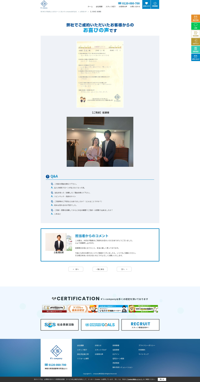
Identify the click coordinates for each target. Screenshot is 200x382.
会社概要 (99, 6)
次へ (124, 269)
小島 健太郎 (59, 252)
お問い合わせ (135, 6)
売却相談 (115, 363)
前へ (76, 269)
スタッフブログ (100, 349)
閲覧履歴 (155, 6)
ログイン (115, 354)
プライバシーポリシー (147, 345)
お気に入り (146, 6)
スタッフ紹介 (111, 6)
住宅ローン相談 (118, 358)
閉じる (162, 379)
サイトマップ (144, 354)
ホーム (90, 6)
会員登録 (115, 349)
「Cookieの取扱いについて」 (134, 379)
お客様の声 (123, 6)
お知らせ (98, 345)
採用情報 (115, 345)
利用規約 (142, 349)
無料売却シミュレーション (122, 367)
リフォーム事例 (83, 358)
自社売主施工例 (83, 354)
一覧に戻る (100, 269)
